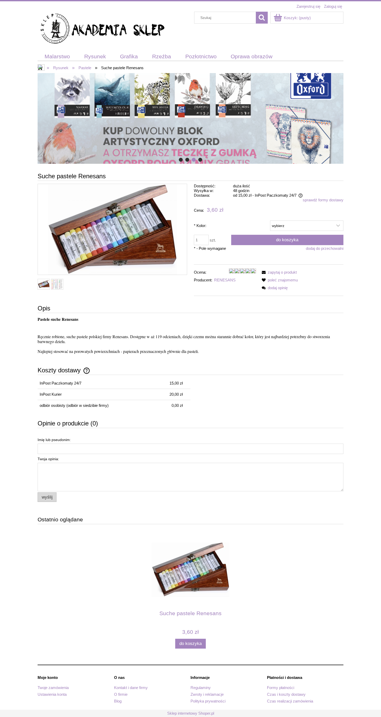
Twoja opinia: (48, 459)
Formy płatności (280, 687)
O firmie (121, 694)
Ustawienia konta (52, 694)
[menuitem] (57, 56)
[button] (278, 272)
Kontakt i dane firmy (131, 687)
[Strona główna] (102, 29)
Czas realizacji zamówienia (290, 701)
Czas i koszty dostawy (286, 694)
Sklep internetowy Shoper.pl (190, 713)
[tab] (181, 160)
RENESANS (225, 280)
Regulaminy (200, 687)
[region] (190, 118)
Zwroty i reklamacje (207, 694)
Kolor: (200, 225)
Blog (118, 701)
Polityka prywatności (207, 701)
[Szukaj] (262, 18)
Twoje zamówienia (53, 687)
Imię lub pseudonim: (54, 440)
